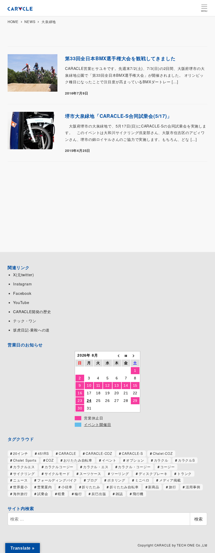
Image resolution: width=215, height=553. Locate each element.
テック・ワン (24, 320)
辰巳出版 (99, 493)
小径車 (66, 486)
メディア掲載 (170, 480)
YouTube (21, 302)
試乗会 (42, 493)
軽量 (61, 493)
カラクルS (186, 460)
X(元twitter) (23, 274)
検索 (198, 519)
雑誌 (119, 493)
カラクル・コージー (134, 466)
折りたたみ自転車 (124, 486)
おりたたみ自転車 (77, 460)
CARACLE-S (132, 453)
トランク (184, 473)
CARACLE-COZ (99, 453)
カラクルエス (24, 466)
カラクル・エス (96, 466)
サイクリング (24, 473)
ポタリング (116, 480)
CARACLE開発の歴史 (32, 311)
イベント (109, 460)
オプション (135, 460)
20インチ (20, 453)
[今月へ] (126, 355)
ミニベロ (142, 480)
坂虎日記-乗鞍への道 (31, 330)
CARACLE (67, 453)
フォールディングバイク (57, 480)
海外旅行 (20, 493)
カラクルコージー (59, 466)
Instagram (22, 283)
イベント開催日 (97, 425)
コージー (167, 466)
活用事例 (193, 486)
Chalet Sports (24, 460)
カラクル (161, 460)
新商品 (153, 486)
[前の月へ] (116, 355)
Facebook (22, 293)
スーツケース (90, 473)
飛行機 (138, 493)
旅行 (172, 486)
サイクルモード (57, 473)
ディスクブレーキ (153, 473)
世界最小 (20, 486)
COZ (49, 460)
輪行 (78, 493)
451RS (43, 453)
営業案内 (44, 486)
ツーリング (120, 473)
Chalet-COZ (163, 453)
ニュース (20, 480)
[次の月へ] (135, 355)
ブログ (92, 480)
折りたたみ (91, 486)
